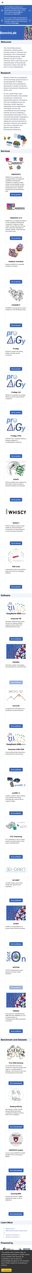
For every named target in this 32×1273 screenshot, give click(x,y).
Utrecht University (12, 1237)
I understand (6, 1270)
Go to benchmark (16, 1083)
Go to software (16, 639)
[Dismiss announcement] (30, 10)
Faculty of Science (12, 1235)
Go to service (16, 194)
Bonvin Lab (10, 1228)
